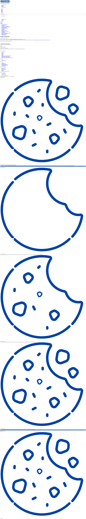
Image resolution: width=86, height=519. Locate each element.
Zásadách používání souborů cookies (70, 165)
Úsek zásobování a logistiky (5, 65)
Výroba (2, 52)
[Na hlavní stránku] (5, 3)
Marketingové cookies (3, 428)
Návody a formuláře (4, 60)
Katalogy (3, 6)
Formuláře (3, 70)
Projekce (2, 53)
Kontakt (2, 5)
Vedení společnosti (4, 63)
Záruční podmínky (4, 69)
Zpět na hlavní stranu (4, 4)
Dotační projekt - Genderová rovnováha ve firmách (7, 57)
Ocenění (2, 54)
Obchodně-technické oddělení (5, 64)
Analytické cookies (3, 341)
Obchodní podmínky (4, 68)
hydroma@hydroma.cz (5, 75)
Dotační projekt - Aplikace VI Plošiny (6, 56)
